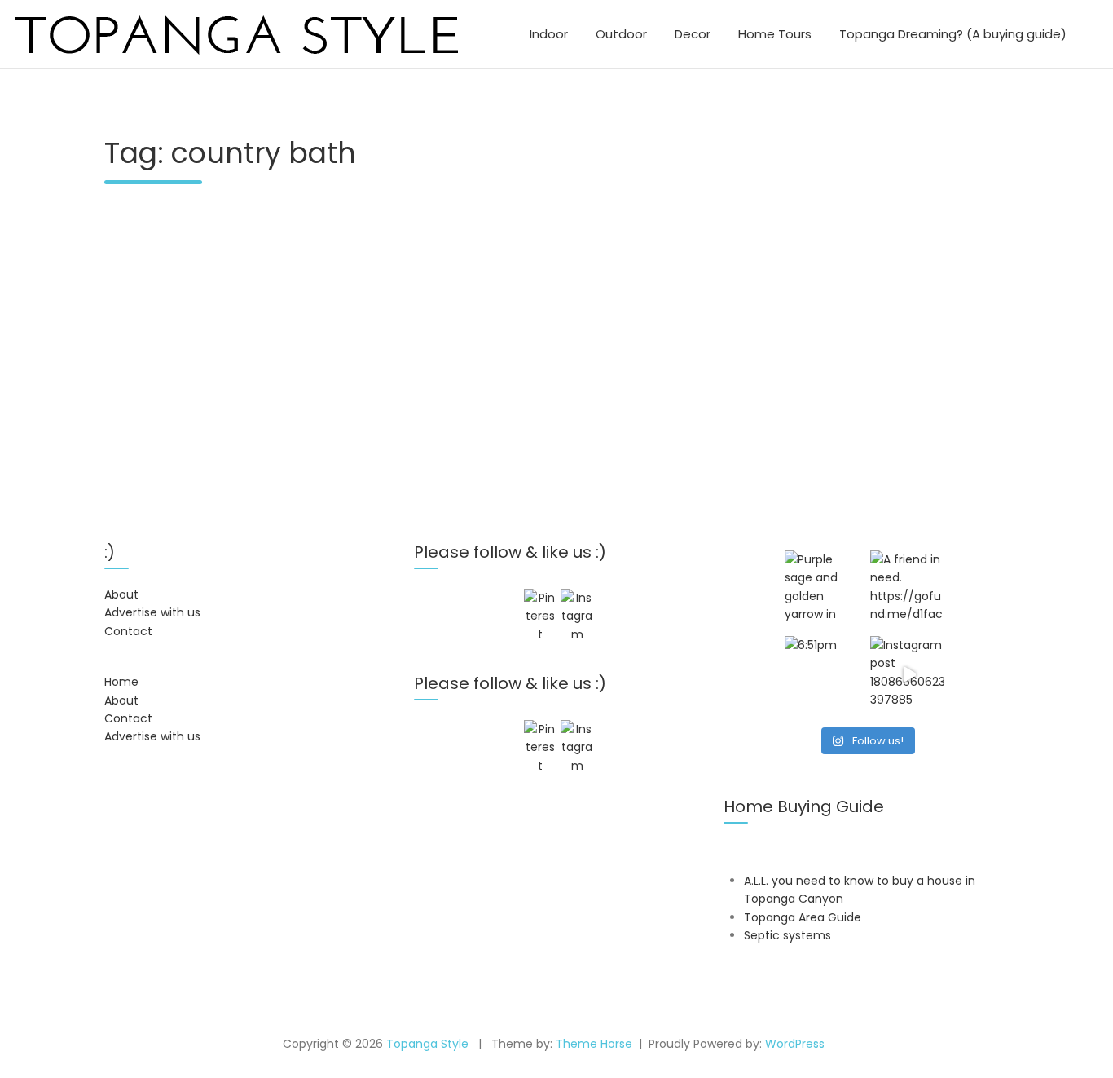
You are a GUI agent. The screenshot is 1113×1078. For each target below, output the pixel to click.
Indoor (549, 33)
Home (121, 682)
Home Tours (775, 33)
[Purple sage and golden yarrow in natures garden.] (823, 589)
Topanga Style (427, 1044)
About (121, 594)
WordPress (795, 1044)
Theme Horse (594, 1044)
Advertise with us (152, 612)
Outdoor (621, 33)
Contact (128, 631)
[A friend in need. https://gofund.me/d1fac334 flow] (909, 589)
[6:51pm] (823, 675)
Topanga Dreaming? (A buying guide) (953, 33)
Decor (692, 33)
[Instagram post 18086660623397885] (909, 675)
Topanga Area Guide (802, 917)
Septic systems (787, 935)
